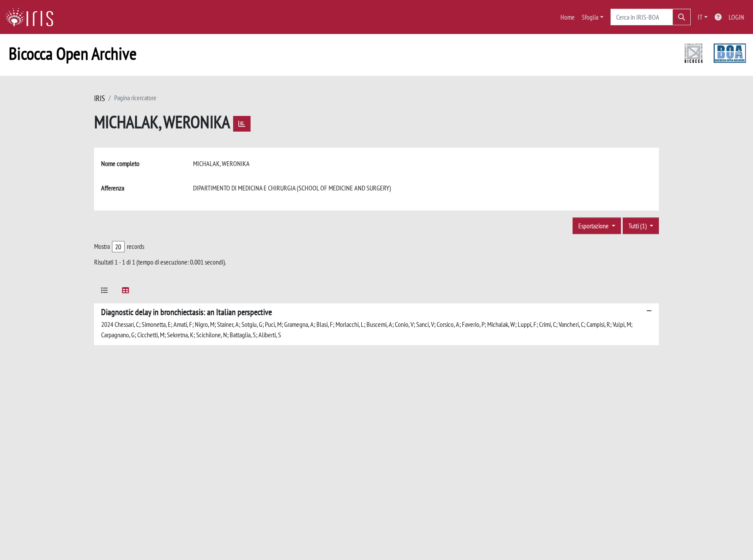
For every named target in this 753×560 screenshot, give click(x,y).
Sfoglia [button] (590, 17)
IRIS (99, 98)
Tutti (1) (638, 225)
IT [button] (700, 17)
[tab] (104, 292)
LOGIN (736, 17)
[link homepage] (32, 17)
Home (567, 17)
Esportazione (594, 225)
